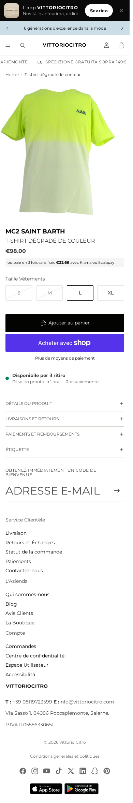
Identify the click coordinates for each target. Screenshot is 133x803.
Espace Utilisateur (26, 665)
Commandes (20, 646)
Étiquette (17, 449)
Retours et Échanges (30, 543)
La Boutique (19, 623)
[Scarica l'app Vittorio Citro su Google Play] (83, 788)
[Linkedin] (83, 771)
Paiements (18, 561)
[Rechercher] (22, 45)
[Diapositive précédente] (7, 28)
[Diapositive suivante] (122, 28)
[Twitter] (71, 771)
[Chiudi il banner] (121, 10)
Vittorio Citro (72, 742)
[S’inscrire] (117, 491)
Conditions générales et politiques (65, 756)
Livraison (16, 533)
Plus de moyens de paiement (65, 358)
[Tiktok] (59, 771)
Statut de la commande (33, 552)
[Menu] (8, 45)
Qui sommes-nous (27, 594)
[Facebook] (23, 771)
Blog (11, 604)
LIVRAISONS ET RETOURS (32, 418)
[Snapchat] (95, 771)
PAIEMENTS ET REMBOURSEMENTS (42, 434)
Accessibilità (20, 674)
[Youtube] (47, 771)
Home (12, 74)
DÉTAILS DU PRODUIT (28, 403)
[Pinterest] (107, 771)
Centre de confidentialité (34, 656)
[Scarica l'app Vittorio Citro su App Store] (46, 788)
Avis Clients (19, 613)
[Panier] (121, 45)
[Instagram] (35, 771)
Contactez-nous (24, 570)
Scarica (99, 10)
